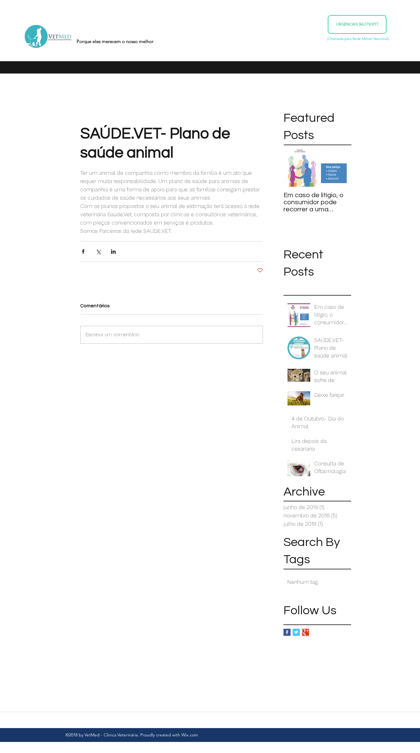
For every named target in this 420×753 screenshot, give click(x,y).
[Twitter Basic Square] (296, 632)
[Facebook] (392, 93)
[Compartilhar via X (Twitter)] (98, 251)
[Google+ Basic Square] (305, 632)
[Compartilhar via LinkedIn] (113, 251)
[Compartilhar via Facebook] (83, 251)
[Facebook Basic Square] (287, 632)
